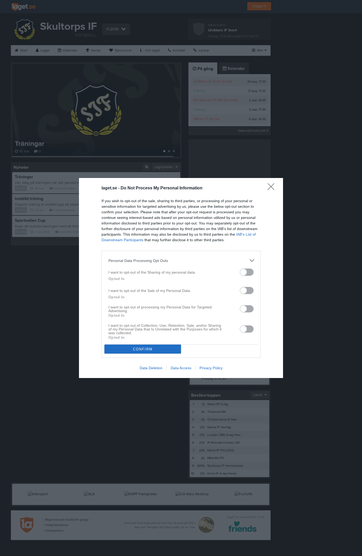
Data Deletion (151, 368)
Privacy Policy (211, 368)
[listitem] (181, 260)
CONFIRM (143, 349)
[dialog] (181, 278)
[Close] (273, 188)
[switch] (247, 272)
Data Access (181, 368)
